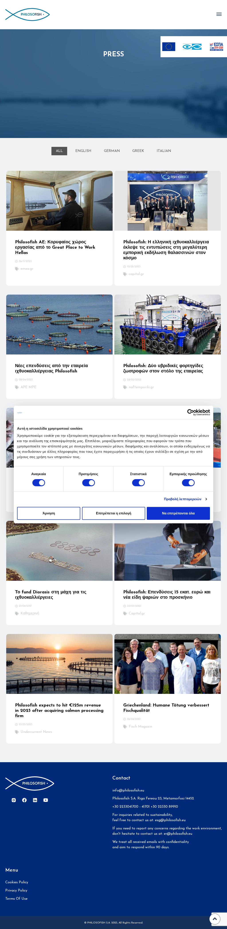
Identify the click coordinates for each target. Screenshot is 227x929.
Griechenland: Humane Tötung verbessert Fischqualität (166, 708)
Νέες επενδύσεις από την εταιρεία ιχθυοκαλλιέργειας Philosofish (51, 369)
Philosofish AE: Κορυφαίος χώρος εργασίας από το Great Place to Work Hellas (55, 247)
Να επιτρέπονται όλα (178, 513)
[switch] (88, 482)
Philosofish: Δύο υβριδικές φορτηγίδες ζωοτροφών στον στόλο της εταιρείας (163, 369)
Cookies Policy (16, 882)
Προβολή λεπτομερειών (183, 499)
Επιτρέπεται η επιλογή (113, 513)
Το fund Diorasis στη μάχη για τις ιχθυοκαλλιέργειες (50, 595)
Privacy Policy (16, 890)
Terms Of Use (16, 899)
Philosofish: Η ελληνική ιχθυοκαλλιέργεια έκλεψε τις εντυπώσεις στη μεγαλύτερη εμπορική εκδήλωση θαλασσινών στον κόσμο (166, 250)
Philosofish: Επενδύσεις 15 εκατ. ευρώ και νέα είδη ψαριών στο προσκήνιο (167, 595)
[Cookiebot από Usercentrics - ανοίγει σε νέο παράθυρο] (190, 412)
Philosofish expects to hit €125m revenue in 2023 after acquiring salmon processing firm (59, 710)
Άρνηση (49, 513)
